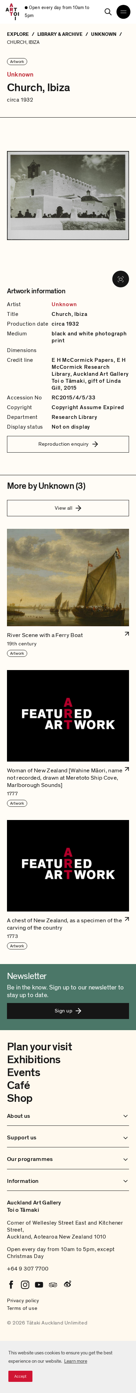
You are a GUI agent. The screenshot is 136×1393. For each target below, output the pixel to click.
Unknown (20, 75)
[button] (68, 593)
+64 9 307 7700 (28, 1269)
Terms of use (22, 1308)
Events (23, 1072)
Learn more (75, 1361)
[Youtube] (39, 1285)
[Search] (108, 12)
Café (18, 1085)
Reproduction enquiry (63, 443)
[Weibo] (67, 1285)
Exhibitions (34, 1059)
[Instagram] (25, 1285)
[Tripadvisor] (53, 1285)
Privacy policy (23, 1300)
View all (64, 507)
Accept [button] (20, 1376)
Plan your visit (39, 1046)
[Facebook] (11, 1285)
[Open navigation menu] (123, 12)
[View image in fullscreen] (120, 279)
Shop (19, 1098)
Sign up (63, 1010)
